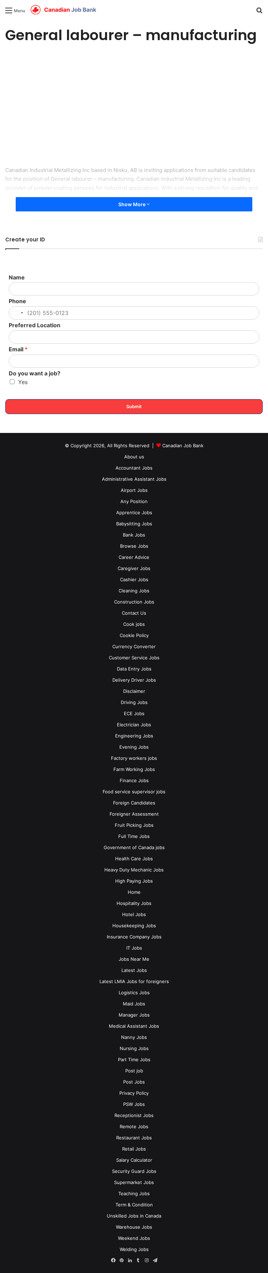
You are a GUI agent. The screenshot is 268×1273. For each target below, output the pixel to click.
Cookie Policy (134, 635)
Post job (134, 1070)
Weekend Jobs (134, 1238)
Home (134, 892)
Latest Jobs (134, 970)
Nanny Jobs (134, 1037)
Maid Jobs (134, 1003)
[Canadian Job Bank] (63, 10)
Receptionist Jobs (134, 1115)
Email (18, 349)
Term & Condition (134, 1204)
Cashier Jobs (134, 579)
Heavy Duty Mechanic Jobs (134, 870)
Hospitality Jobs (134, 903)
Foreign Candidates (134, 803)
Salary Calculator (134, 1160)
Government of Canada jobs (134, 847)
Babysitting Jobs (134, 523)
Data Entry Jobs (134, 669)
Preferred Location (34, 325)
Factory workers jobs (134, 758)
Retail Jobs (134, 1149)
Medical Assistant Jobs (134, 1026)
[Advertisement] (134, 106)
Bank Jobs (134, 535)
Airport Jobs (134, 490)
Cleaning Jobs (134, 590)
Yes (23, 382)
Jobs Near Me (134, 959)
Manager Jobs (134, 1015)
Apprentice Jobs (134, 512)
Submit (134, 406)
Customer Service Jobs (134, 657)
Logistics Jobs (134, 992)
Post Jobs (134, 1082)
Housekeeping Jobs (134, 925)
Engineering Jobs (134, 736)
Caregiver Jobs (134, 568)
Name (17, 277)
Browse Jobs (134, 546)
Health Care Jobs (134, 858)
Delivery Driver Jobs (134, 680)
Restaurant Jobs (134, 1137)
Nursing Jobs (134, 1048)
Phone (17, 301)
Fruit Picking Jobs (134, 825)
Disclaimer (134, 691)
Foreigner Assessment (134, 814)
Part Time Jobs (134, 1059)
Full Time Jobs (134, 836)
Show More (132, 204)
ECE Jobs (134, 713)
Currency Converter (134, 646)
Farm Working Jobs (134, 769)
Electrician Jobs (134, 724)
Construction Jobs (134, 602)
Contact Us (134, 613)
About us (134, 456)
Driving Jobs (134, 702)
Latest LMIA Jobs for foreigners (134, 981)
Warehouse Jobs (134, 1227)
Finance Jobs (134, 780)
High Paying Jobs (134, 881)
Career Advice (134, 557)
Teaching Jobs (134, 1193)
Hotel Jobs (134, 914)
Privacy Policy (134, 1093)
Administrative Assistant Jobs (134, 479)
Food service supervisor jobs (134, 791)
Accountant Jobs (134, 468)
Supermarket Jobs (134, 1182)
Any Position (134, 501)
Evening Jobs (134, 747)
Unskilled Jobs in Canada (134, 1216)
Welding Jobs (134, 1249)
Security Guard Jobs (134, 1171)
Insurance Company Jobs (134, 936)
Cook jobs (134, 624)
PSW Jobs (134, 1104)
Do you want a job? (34, 373)
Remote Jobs (134, 1126)
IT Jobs (134, 948)
